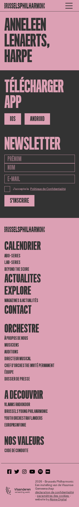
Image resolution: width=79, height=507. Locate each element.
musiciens (11, 345)
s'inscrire (19, 200)
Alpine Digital (58, 499)
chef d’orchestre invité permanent (29, 365)
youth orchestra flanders (23, 418)
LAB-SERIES (12, 262)
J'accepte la (39, 189)
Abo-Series (12, 255)
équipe (9, 372)
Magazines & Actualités (21, 300)
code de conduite (16, 450)
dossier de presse (17, 379)
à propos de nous (16, 338)
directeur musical (17, 358)
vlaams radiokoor (17, 404)
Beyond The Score (16, 269)
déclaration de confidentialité (54, 492)
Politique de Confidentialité (48, 189)
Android (37, 118)
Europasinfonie (15, 425)
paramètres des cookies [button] (53, 496)
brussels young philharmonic (26, 411)
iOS (13, 118)
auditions (11, 352)
